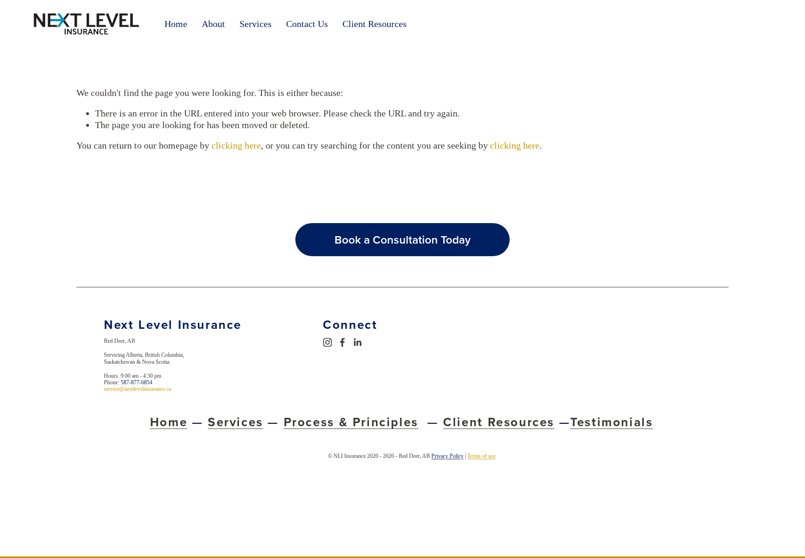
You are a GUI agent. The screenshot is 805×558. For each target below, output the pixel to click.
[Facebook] (342, 342)
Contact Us (307, 24)
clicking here (236, 145)
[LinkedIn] (357, 342)
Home (175, 24)
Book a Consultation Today (402, 239)
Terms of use (481, 456)
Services (255, 24)
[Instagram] (327, 342)
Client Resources (374, 24)
